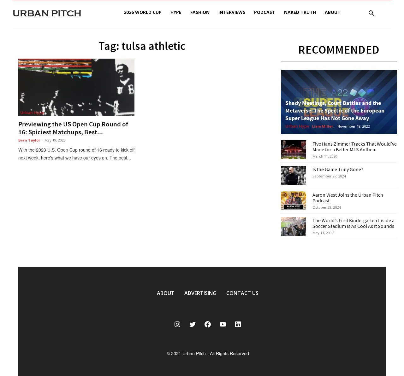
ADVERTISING (200, 293)
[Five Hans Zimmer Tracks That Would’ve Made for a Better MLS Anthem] (293, 149)
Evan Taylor (29, 140)
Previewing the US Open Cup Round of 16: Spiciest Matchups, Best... (73, 128)
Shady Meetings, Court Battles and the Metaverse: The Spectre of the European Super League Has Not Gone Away (334, 110)
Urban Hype (32, 112)
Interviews (231, 12)
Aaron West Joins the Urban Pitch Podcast (347, 198)
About (333, 12)
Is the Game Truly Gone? (337, 169)
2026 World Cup (143, 12)
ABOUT (166, 293)
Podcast (264, 12)
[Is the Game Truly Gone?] (293, 175)
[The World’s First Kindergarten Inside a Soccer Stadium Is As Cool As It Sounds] (293, 226)
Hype (175, 12)
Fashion (200, 12)
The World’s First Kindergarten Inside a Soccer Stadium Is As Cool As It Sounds (353, 223)
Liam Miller (322, 126)
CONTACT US (242, 293)
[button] (371, 14)
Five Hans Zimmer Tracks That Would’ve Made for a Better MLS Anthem (354, 147)
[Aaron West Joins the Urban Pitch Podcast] (293, 200)
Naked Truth (300, 12)
